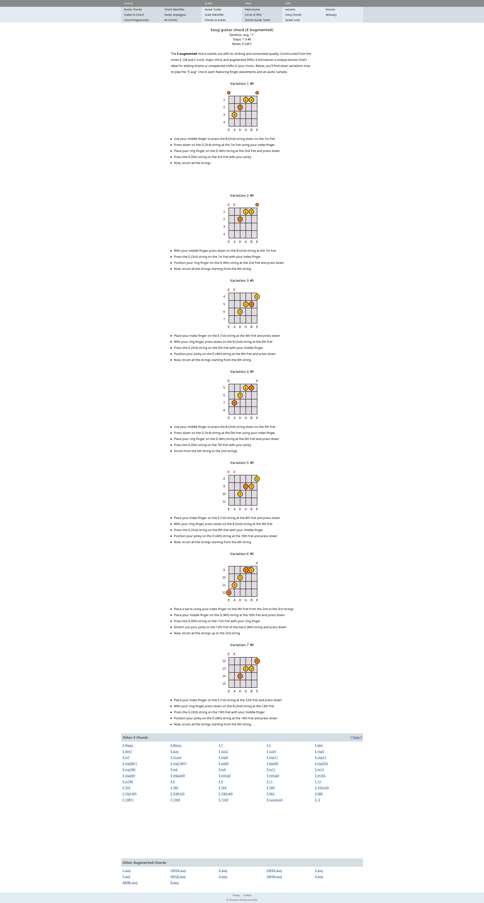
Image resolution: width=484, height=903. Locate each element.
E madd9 (129, 776)
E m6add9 (178, 776)
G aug (223, 876)
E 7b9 (222, 788)
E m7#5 (128, 782)
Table (356, 737)
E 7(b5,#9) (130, 794)
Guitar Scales (213, 9)
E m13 (319, 769)
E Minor (176, 745)
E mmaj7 (225, 776)
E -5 (317, 800)
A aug (319, 876)
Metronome (252, 9)
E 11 (270, 782)
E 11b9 (223, 800)
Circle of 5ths (253, 14)
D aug (223, 870)
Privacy (236, 895)
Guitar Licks (292, 20)
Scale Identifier (214, 14)
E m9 (222, 769)
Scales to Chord (134, 14)
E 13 (318, 782)
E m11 (271, 769)
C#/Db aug (178, 870)
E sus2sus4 (274, 800)
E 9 (221, 782)
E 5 (269, 745)
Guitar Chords (133, 9)
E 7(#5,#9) (226, 794)
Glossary (331, 14)
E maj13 (320, 757)
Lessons (290, 9)
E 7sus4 (176, 757)
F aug (126, 876)
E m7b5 (320, 776)
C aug (127, 870)
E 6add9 (272, 763)
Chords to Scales (215, 20)
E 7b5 (126, 788)
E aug (174, 751)
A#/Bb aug (130, 883)
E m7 (126, 757)
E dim (319, 745)
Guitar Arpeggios (175, 14)
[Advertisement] (242, 180)
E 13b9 (175, 800)
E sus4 (271, 751)
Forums (330, 9)
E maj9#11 (130, 763)
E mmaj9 (273, 776)
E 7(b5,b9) (322, 788)
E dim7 (127, 751)
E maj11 (272, 757)
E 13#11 (128, 800)
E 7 (221, 745)
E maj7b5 (321, 763)
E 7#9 (271, 788)
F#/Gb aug (178, 876)
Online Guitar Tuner (257, 20)
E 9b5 (271, 794)
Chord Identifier (174, 9)
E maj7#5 (129, 769)
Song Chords (293, 14)
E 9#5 (319, 794)
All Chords (170, 20)
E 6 (173, 782)
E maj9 (223, 757)
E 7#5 (174, 788)
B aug (175, 883)
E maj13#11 (179, 763)
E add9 (223, 763)
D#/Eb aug (274, 870)
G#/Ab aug (274, 876)
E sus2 (223, 751)
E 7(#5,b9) (178, 794)
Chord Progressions (136, 20)
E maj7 (319, 751)
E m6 (174, 769)
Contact (247, 895)
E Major (128, 745)
